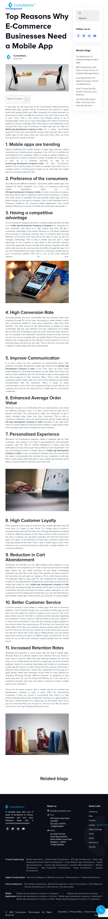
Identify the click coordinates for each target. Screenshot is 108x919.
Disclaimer (62, 912)
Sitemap (98, 915)
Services (92, 847)
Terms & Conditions (93, 912)
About (91, 838)
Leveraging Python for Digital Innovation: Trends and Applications (87, 81)
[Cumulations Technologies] (22, 5)
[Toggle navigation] (95, 5)
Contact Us (93, 812)
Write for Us (93, 842)
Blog (90, 816)
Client (91, 834)
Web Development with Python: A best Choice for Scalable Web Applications (87, 70)
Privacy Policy (76, 912)
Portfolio (92, 820)
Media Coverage (95, 829)
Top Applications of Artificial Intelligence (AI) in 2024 (87, 59)
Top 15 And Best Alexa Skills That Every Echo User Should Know (85, 102)
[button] (80, 12)
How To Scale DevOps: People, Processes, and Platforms (86, 92)
